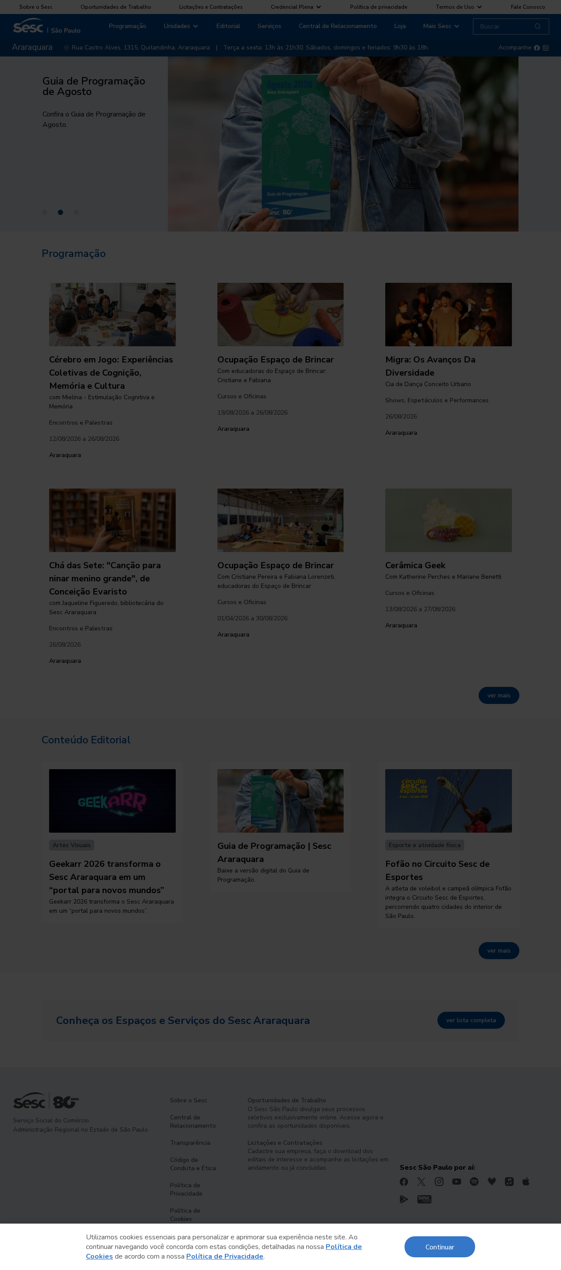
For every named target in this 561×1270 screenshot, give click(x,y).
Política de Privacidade (224, 1256)
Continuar (440, 1246)
